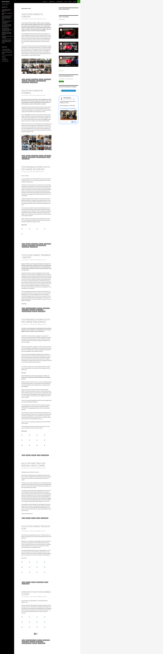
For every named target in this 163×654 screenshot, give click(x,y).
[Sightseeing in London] (48, 71)
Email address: (62, 78)
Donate (70, 1)
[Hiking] (32, 623)
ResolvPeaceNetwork (41, 80)
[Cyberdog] (40, 563)
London (41, 79)
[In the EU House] (40, 230)
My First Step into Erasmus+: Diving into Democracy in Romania (7, 10)
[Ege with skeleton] (48, 563)
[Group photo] (25, 623)
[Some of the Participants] (40, 66)
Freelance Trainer (5, 59)
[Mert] (25, 574)
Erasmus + (4, 56)
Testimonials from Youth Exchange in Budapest (35, 320)
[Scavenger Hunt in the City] (25, 235)
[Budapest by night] (25, 436)
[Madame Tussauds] (48, 569)
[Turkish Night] (48, 66)
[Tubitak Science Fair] (40, 147)
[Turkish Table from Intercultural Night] (48, 574)
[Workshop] (48, 447)
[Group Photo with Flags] (32, 61)
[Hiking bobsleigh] (40, 623)
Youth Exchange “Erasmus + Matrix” (36, 256)
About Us (44, 1)
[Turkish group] (32, 447)
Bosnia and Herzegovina (31, 308)
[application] (68, 33)
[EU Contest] (40, 71)
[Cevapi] (48, 618)
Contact (74, 1)
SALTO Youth (4, 58)
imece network (6, 1)
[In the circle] (48, 629)
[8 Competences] (25, 618)
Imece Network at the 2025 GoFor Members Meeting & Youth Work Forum (6, 25)
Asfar (23, 79)
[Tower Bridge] (32, 574)
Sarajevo (35, 311)
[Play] (61, 37)
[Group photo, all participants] (40, 442)
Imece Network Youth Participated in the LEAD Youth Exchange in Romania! (7, 29)
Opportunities (59, 1)
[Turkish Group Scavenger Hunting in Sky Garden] (32, 563)
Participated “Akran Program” (7, 38)
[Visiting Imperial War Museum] (48, 61)
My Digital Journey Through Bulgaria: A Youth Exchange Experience (6, 33)
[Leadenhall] (40, 569)
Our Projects (51, 1)
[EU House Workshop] (25, 61)
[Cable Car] (32, 618)
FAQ (65, 1)
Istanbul (41, 155)
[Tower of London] (40, 574)
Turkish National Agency (6, 49)
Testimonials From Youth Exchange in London (35, 168)
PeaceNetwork (48, 79)
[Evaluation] (48, 147)
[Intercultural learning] (25, 629)
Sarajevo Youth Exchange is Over (36, 593)
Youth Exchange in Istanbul (32, 91)
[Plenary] (40, 61)
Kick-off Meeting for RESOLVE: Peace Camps (33, 464)
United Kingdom (25, 82)
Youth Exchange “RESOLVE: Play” (35, 527)
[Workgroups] (25, 71)
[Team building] (25, 447)
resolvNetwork (32, 80)
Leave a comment (42, 18)
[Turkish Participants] (25, 230)
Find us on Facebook (64, 9)
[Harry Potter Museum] (32, 569)
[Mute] (75, 37)
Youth (38, 455)
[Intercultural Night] (32, 142)
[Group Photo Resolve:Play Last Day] (25, 563)
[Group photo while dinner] (48, 436)
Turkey (48, 157)
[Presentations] (25, 66)
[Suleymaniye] (32, 137)
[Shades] (25, 147)
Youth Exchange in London (32, 15)
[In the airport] (32, 629)
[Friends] (25, 569)
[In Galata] (25, 142)
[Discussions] (32, 230)
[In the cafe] (40, 629)
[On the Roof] (40, 142)
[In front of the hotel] (48, 623)
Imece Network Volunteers (69, 90)
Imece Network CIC (5, 61)
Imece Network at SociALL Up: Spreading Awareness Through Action (7, 22)
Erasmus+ (28, 79)
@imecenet (61, 70)
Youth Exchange (34, 82)
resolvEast (24, 80)
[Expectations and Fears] (48, 137)
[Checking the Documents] (32, 71)
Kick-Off (33, 518)
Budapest (28, 455)
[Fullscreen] (77, 37)
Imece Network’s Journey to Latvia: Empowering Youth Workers (7, 41)
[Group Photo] (48, 230)
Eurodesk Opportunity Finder (7, 50)
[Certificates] (40, 618)
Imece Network (35, 79)
